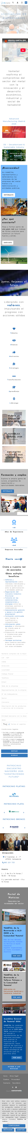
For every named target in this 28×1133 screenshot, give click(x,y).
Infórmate (9, 195)
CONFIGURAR (14, 1125)
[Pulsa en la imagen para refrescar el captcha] (5, 724)
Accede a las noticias (14, 1068)
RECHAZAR (8, 1130)
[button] (17, 2)
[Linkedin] (16, 1087)
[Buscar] (13, 2)
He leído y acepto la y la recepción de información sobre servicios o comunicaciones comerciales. (13, 735)
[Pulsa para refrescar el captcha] (9, 724)
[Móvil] (22, 2)
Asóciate (8, 242)
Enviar (14, 751)
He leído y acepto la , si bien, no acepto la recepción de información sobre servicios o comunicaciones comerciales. (13, 742)
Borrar (14, 755)
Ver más (17, 956)
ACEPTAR (20, 1130)
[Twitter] (12, 1087)
